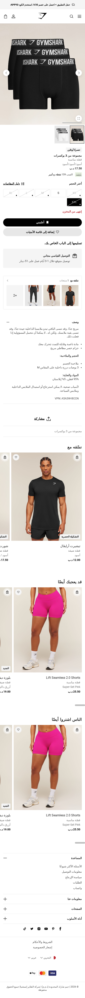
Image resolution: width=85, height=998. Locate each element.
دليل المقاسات (11, 183)
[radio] (77, 135)
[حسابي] (13, 16)
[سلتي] (5, 16)
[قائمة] (79, 16)
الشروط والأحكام (42, 942)
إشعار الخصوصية (42, 947)
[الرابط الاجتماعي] (60, 929)
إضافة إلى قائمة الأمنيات (40, 232)
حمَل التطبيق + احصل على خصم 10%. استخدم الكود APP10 (40, 4)
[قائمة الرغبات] (16, 457)
